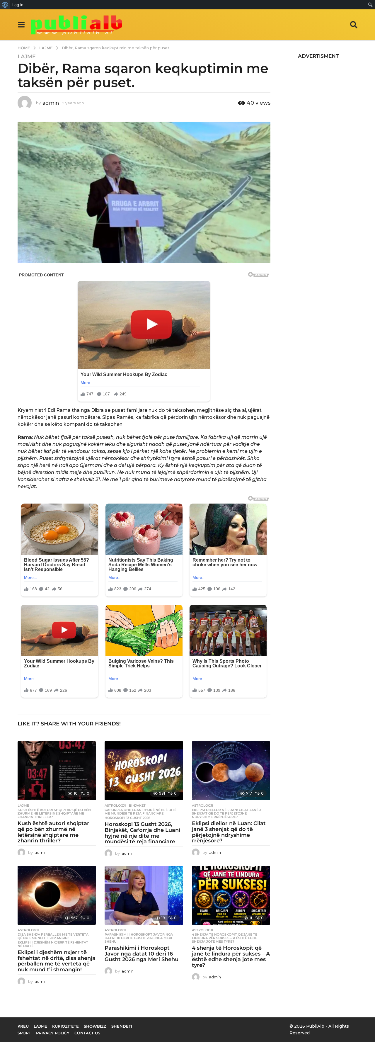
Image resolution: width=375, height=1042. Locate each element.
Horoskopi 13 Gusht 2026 (127, 818)
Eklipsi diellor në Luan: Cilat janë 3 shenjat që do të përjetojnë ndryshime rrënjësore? (226, 813)
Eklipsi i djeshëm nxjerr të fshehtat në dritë (53, 944)
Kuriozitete (65, 1026)
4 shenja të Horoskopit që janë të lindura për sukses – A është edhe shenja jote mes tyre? (224, 938)
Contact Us (87, 1033)
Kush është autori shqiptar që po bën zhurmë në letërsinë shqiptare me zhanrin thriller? (54, 813)
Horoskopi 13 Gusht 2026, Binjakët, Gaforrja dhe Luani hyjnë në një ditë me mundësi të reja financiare (142, 833)
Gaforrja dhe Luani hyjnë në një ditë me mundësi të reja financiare (140, 811)
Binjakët (137, 805)
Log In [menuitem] (17, 4)
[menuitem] (5, 4)
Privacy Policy (52, 1033)
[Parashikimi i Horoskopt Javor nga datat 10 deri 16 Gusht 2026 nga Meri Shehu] (144, 895)
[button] (21, 24)
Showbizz (95, 1026)
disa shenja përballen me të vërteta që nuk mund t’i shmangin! (53, 936)
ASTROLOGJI (115, 805)
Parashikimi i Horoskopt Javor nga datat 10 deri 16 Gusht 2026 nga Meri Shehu (139, 938)
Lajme (27, 57)
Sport (24, 1033)
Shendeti (121, 1026)
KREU (23, 1026)
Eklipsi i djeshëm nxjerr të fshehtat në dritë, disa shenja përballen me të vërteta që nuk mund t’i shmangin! (57, 961)
